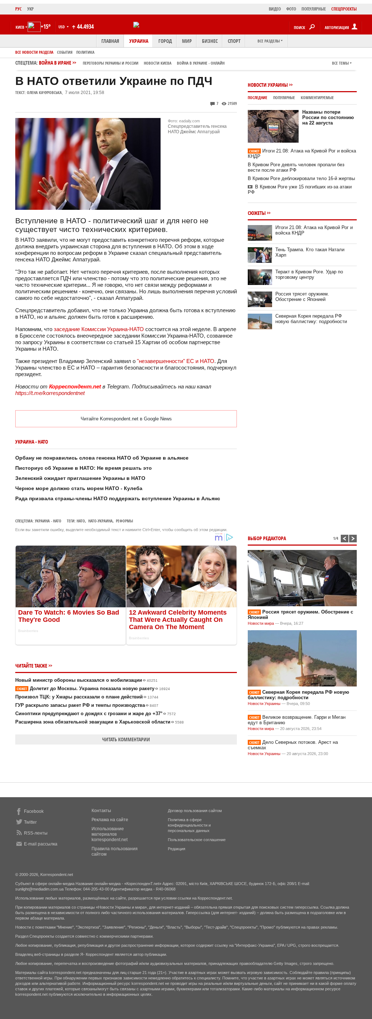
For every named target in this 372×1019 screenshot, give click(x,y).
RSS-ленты (36, 833)
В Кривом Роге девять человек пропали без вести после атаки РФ (296, 167)
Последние (257, 97)
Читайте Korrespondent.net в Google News (126, 418)
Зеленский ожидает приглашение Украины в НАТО (80, 478)
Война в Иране (132, 62)
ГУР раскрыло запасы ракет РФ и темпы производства (86, 705)
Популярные (284, 97)
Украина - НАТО (48, 520)
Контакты (101, 810)
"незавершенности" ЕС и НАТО (175, 361)
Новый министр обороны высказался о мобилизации (86, 680)
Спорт (234, 40)
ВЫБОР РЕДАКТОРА (267, 538)
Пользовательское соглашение (197, 839)
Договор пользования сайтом (195, 810)
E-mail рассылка (40, 844)
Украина (138, 40)
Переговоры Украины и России (110, 63)
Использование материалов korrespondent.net (110, 834)
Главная (110, 40)
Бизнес (210, 40)
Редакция (176, 849)
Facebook (34, 811)
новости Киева (157, 63)
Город (165, 40)
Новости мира (261, 623)
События (65, 52)
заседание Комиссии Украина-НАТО (99, 329)
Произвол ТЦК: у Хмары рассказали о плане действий (86, 697)
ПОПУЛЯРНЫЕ (314, 9)
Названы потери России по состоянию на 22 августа (328, 117)
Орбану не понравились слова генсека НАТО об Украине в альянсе (102, 458)
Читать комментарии (126, 739)
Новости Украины (268, 84)
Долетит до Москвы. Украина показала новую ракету (93, 688)
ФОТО (291, 9)
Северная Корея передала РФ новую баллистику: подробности (311, 318)
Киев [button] (20, 27)
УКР (30, 9)
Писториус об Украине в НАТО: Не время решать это (83, 468)
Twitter (30, 822)
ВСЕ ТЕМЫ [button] (340, 63)
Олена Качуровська (44, 92)
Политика (85, 52)
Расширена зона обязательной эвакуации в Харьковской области (99, 722)
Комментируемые (317, 97)
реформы (124, 520)
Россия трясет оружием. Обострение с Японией (302, 296)
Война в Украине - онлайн (201, 63)
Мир (187, 40)
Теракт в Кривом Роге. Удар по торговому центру (309, 274)
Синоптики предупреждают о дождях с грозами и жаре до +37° (95, 713)
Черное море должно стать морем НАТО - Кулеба (78, 488)
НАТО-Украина (100, 520)
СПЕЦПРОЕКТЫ (344, 9)
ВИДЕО (275, 9)
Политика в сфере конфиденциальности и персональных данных (189, 825)
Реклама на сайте (110, 819)
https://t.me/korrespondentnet (50, 393)
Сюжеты (257, 212)
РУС (18, 9)
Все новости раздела (34, 52)
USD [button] (62, 26)
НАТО (81, 520)
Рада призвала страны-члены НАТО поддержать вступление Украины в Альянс (117, 498)
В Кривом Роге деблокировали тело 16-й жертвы (301, 178)
